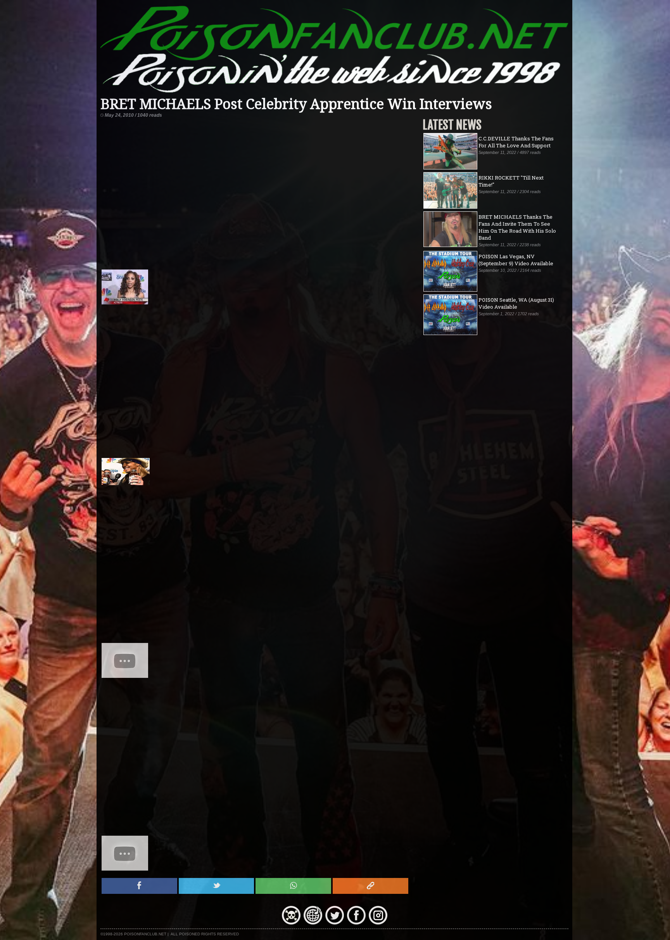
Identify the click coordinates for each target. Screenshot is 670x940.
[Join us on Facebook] (356, 922)
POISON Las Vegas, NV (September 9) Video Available (515, 260)
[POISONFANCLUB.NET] (334, 93)
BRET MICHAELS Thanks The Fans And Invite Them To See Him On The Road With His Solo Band (517, 227)
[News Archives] (291, 922)
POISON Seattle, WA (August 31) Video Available (516, 303)
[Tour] (313, 922)
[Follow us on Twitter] (334, 922)
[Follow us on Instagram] (378, 922)
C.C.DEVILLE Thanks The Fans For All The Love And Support (516, 142)
